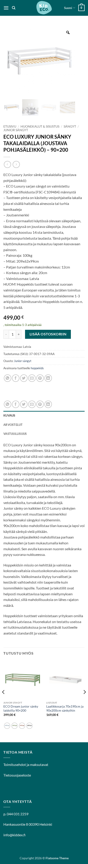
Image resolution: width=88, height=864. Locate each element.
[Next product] (7, 164)
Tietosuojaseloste (17, 775)
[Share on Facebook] (15, 378)
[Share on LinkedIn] (48, 378)
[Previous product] (16, 164)
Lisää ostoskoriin (48, 334)
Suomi (68, 8)
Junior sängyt (15, 130)
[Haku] (13, 8)
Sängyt (70, 126)
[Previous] (3, 701)
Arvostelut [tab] (13, 424)
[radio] (7, 726)
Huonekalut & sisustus (40, 126)
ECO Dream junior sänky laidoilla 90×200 (20, 708)
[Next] (84, 701)
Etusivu (9, 126)
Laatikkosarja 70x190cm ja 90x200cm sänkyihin (64, 708)
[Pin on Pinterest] (40, 378)
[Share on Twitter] (24, 378)
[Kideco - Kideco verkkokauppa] (44, 8)
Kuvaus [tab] (9, 415)
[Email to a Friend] (32, 378)
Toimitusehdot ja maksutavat (25, 764)
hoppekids (37, 368)
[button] (6, 7)
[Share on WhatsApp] (7, 378)
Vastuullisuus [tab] (15, 433)
